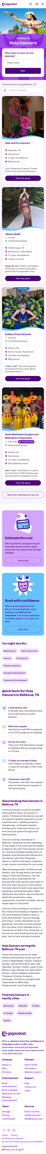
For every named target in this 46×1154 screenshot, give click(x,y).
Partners (6, 1072)
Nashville (23, 1006)
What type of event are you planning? (19, 54)
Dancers (7, 658)
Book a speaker (10, 1090)
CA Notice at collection (13, 1138)
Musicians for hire (11, 1093)
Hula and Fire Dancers (17, 143)
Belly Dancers (10, 651)
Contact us (30, 1087)
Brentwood (9, 1006)
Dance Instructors (29, 651)
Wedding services (34, 1118)
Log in (28, 1090)
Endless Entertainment (18, 334)
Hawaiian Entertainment (15, 673)
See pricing (23, 560)
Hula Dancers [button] (23, 43)
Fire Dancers (22, 658)
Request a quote (33, 1072)
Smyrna (7, 1020)
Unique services (33, 1115)
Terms (5, 1135)
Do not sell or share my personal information (22, 1141)
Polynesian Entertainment (15, 680)
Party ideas (30, 1068)
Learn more (23, 629)
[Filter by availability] (26, 90)
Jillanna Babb (12, 234)
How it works (31, 1064)
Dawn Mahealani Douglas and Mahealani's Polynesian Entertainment (22, 438)
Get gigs (6, 1111)
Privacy (14, 1135)
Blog (4, 1068)
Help (27, 1083)
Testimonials (8, 1118)
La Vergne (8, 1013)
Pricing (5, 1115)
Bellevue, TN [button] (24, 38)
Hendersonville (25, 1013)
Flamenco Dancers (12, 665)
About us (6, 1064)
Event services (32, 1111)
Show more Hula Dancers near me (23, 495)
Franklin (35, 1006)
